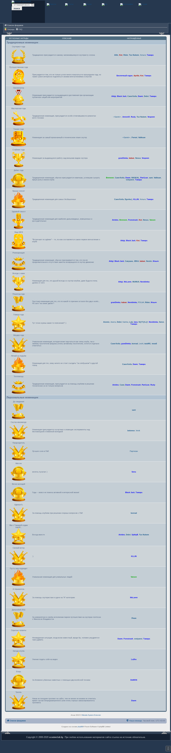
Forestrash (133, 220)
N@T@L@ (143, 322)
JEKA (136, 261)
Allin (116, 55)
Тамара (150, 55)
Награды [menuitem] (11, 29)
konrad (135, 344)
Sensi (161, 322)
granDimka (123, 158)
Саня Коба (132, 96)
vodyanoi (130, 180)
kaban (131, 158)
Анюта (113, 322)
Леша (133, 618)
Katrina (125, 322)
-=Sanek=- (117, 117)
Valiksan (141, 137)
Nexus (138, 158)
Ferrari (134, 137)
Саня (122, 385)
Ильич (156, 261)
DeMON (133, 680)
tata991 (147, 344)
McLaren (127, 282)
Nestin (149, 261)
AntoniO (126, 117)
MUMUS (135, 282)
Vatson (152, 220)
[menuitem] (19, 29)
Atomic (106, 322)
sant (151, 178)
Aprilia (136, 76)
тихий (154, 344)
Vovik (138, 431)
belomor (131, 431)
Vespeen (151, 117)
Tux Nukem (134, 55)
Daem (140, 96)
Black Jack (121, 96)
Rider (125, 55)
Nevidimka (144, 282)
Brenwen (110, 178)
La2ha (133, 659)
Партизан (134, 451)
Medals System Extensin (91, 715)
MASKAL (135, 178)
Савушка (129, 261)
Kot (120, 55)
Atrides (115, 220)
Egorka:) (128, 199)
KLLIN (136, 199)
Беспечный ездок (125, 76)
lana (136, 322)
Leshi (141, 344)
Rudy (133, 117)
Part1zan (144, 178)
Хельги (143, 55)
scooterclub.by (56, 737)
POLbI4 (141, 302)
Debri (146, 96)
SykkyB (135, 535)
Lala (131, 322)
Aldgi (113, 96)
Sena (134, 472)
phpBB (80, 727)
